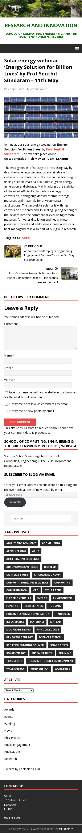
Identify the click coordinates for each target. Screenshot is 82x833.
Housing (55, 606)
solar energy (16, 653)
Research (10, 759)
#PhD (35, 551)
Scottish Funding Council (25, 645)
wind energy (39, 669)
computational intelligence (27, 582)
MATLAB (55, 622)
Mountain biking (18, 629)
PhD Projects (13, 738)
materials (37, 622)
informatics (15, 622)
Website (9, 380)
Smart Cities (59, 645)
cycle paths (52, 590)
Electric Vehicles (18, 598)
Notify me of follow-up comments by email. (39, 404)
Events (8, 717)
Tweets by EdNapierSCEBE (22, 769)
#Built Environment (21, 543)
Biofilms (50, 567)
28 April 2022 (16, 89)
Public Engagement (17, 745)
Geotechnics (33, 606)
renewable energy (19, 637)
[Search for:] (41, 518)
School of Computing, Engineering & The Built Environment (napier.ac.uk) (37, 461)
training (64, 653)
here (25, 237)
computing (62, 582)
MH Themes (66, 829)
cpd (35, 590)
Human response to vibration (28, 614)
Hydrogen (63, 614)
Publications (12, 752)
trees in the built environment (50, 661)
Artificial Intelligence (22, 559)
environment (63, 598)
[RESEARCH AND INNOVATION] (41, 15)
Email (8, 368)
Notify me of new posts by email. (31, 411)
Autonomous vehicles (22, 567)
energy (42, 598)
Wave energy (15, 669)
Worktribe (62, 669)
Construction (16, 590)
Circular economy (47, 575)
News (8, 730)
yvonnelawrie (38, 89)
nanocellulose (48, 629)
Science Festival (50, 637)
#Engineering (16, 551)
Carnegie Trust (17, 575)
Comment (11, 324)
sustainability (42, 653)
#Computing (51, 543)
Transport (14, 661)
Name (8, 355)
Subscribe (15, 502)
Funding (12, 606)
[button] (76, 48)
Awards (9, 709)
